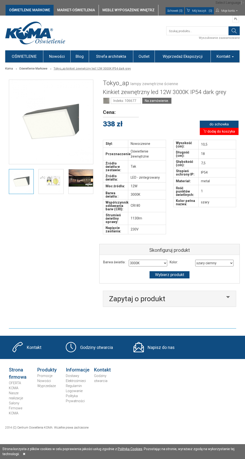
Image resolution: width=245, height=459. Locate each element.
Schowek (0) (175, 10)
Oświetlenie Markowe (33, 68)
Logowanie (74, 391)
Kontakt (224, 56)
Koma (9, 68)
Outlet (144, 56)
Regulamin (74, 386)
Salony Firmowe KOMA (15, 408)
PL (235, 19)
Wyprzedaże (46, 386)
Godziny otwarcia (96, 347)
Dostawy (72, 376)
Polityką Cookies (130, 449)
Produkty (47, 370)
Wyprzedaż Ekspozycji (183, 56)
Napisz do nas (161, 347)
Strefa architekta (111, 56)
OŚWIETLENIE (24, 56)
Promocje (44, 376)
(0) (202, 10)
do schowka (219, 124)
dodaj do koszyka (220, 131)
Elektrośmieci (76, 381)
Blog (80, 56)
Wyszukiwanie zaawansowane (219, 38)
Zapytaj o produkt (137, 298)
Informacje (77, 370)
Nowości (57, 56)
